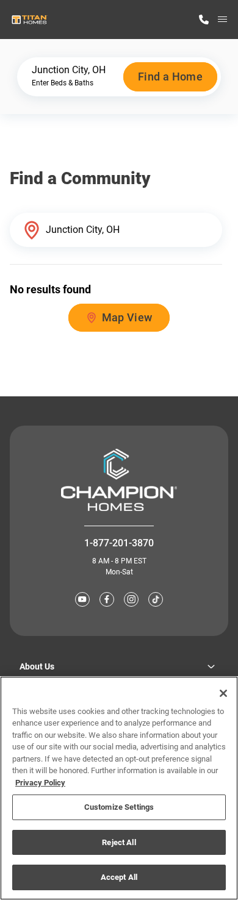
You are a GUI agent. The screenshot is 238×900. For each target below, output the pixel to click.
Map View (127, 317)
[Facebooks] (106, 599)
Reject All (118, 842)
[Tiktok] (155, 599)
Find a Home (170, 76)
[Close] (223, 693)
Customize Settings (119, 807)
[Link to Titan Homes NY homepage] (29, 19)
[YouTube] (82, 599)
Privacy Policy (40, 782)
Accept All (119, 877)
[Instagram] (131, 599)
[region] (119, 788)
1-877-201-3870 (119, 543)
